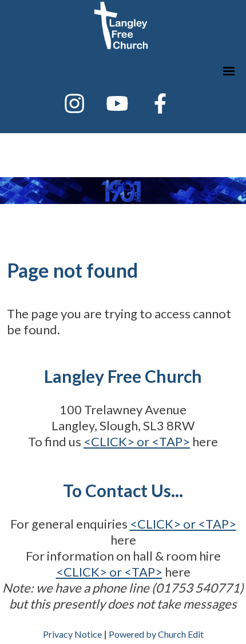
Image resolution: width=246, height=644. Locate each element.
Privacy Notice (72, 634)
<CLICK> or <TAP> (137, 441)
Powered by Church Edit (156, 634)
